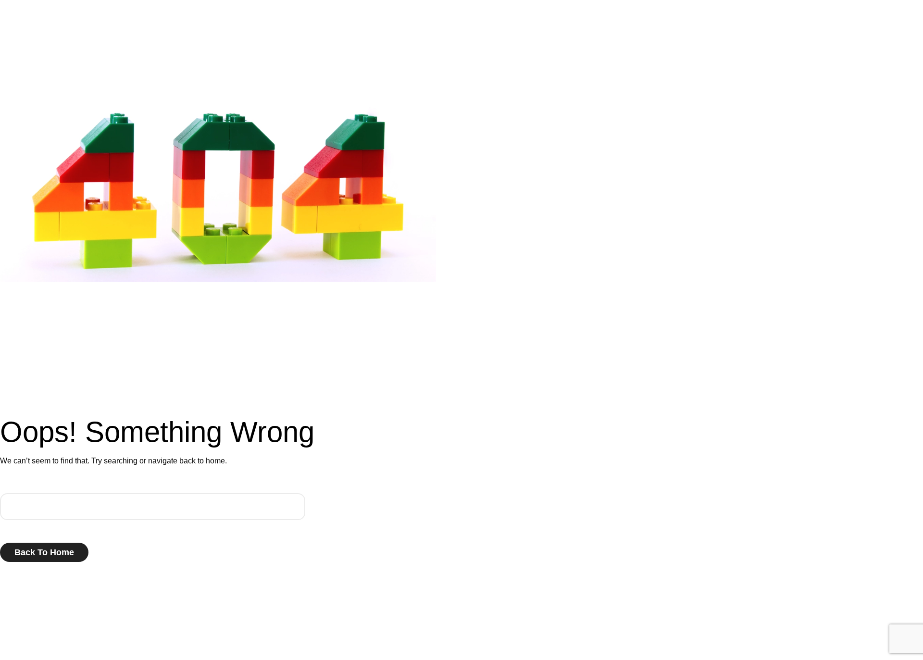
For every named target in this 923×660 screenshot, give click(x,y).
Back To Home (44, 552)
